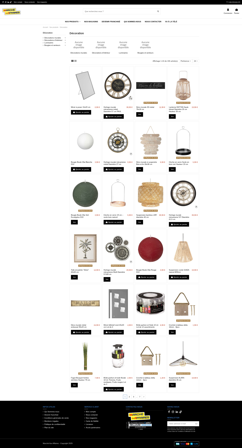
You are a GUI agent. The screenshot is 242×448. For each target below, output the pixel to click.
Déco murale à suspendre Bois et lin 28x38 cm (146, 163)
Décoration (48, 33)
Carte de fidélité (92, 421)
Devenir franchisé (51, 415)
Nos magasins (42, 2)
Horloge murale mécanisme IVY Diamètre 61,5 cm (179, 217)
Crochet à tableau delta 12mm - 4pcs (145, 379)
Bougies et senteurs (145, 53)
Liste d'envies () (234, 2)
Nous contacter (30, 2)
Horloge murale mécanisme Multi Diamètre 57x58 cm (114, 272)
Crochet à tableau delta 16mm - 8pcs (178, 326)
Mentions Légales (51, 421)
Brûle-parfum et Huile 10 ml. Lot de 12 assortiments (147, 326)
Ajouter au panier (82, 112)
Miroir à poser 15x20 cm (80, 107)
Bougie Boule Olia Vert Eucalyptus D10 (80, 216)
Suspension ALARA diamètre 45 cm (176, 379)
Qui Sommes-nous (51, 412)
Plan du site (49, 428)
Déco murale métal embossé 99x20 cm (79, 326)
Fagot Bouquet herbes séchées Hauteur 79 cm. (80, 379)
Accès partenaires (93, 428)
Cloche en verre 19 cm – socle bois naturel (113, 216)
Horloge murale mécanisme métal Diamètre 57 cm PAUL (112, 109)
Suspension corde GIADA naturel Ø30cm (179, 271)
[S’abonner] (196, 423)
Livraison (89, 424)
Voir (139, 114)
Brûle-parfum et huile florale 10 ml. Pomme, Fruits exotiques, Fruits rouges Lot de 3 (115, 381)
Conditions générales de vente (56, 418)
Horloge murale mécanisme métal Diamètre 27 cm (115, 163)
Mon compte (18, 2)
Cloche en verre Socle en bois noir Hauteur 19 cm (179, 163)
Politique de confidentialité (54, 424)
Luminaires (123, 53)
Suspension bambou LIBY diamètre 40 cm (146, 216)
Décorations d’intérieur (101, 53)
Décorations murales (78, 53)
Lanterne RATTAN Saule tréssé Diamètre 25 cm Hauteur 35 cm (178, 109)
